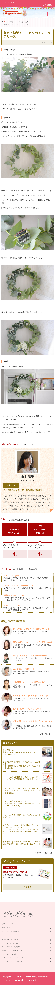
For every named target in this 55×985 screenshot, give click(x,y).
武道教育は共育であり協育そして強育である (31, 695)
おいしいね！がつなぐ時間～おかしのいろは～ (32, 629)
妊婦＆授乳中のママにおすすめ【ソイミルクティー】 (32, 722)
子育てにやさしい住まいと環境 (12, 950)
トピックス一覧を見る (44, 852)
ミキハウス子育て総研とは (10, 931)
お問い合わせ (6, 928)
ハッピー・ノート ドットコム (11, 939)
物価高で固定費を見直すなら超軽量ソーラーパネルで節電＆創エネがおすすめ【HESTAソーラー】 (21, 803)
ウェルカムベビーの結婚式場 (11, 947)
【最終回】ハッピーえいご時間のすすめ (30, 682)
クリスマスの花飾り (11, 575)
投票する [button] (27, 887)
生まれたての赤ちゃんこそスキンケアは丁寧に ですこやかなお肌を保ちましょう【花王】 (21, 790)
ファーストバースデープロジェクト (13, 958)
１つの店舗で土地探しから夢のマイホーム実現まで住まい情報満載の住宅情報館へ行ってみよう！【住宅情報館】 (21, 765)
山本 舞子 (27, 476)
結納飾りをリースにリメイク (15, 595)
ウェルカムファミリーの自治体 (12, 961)
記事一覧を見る (46, 734)
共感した (40, 529)
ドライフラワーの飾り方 (13, 605)
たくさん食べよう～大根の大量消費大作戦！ (31, 655)
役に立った (14, 529)
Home (6, 22)
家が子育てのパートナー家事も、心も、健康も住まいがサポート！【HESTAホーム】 (20, 752)
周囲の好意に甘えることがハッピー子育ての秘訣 (32, 642)
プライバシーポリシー (9, 924)
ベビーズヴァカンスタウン (10, 954)
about (36, 5)
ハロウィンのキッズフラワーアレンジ (18, 585)
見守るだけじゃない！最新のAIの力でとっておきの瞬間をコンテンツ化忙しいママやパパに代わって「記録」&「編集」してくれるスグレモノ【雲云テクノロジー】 (21, 829)
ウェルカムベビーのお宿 (10, 943)
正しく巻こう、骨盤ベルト (23, 669)
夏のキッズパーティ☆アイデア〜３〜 (28, 709)
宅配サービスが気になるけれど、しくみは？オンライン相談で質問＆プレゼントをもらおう (21, 778)
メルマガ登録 (47, 5)
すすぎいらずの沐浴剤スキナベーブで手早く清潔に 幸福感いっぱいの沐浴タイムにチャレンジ (22, 842)
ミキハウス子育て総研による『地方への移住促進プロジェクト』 (21, 816)
